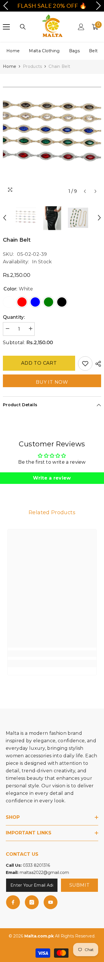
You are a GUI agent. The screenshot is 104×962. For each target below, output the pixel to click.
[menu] (6, 26)
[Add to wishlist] (85, 363)
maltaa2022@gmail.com (44, 872)
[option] (52, 135)
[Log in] (81, 27)
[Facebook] (13, 902)
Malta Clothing (44, 50)
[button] (85, 191)
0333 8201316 (36, 865)
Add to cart (39, 363)
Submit (79, 885)
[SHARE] (96, 364)
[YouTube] (50, 902)
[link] (52, 653)
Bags (74, 50)
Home (13, 50)
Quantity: (14, 317)
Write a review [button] (52, 478)
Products (32, 66)
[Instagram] (32, 902)
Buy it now (52, 382)
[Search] (22, 26)
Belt (93, 50)
